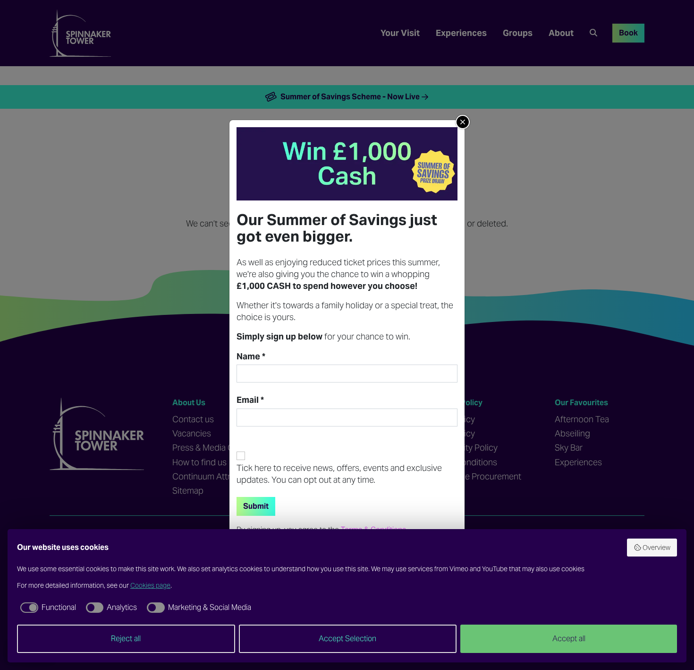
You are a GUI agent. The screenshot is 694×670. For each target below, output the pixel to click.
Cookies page (150, 585)
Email (250, 400)
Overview (656, 547)
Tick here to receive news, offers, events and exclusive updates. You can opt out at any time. (339, 473)
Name (251, 356)
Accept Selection (347, 639)
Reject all (126, 639)
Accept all (568, 639)
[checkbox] (46, 607)
